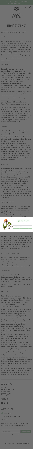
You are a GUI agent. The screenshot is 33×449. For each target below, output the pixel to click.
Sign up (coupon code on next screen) (23, 228)
